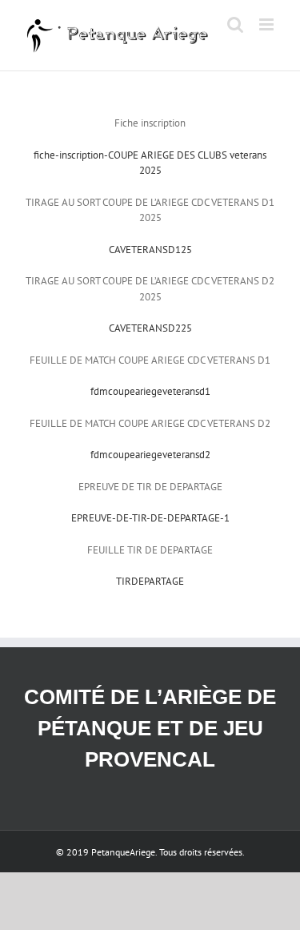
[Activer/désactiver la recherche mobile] (235, 24)
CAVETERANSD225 (150, 328)
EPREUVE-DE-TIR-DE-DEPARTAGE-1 (150, 518)
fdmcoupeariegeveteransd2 (150, 454)
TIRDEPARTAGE (150, 581)
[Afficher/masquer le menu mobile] (267, 24)
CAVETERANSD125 (150, 249)
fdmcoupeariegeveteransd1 (150, 391)
